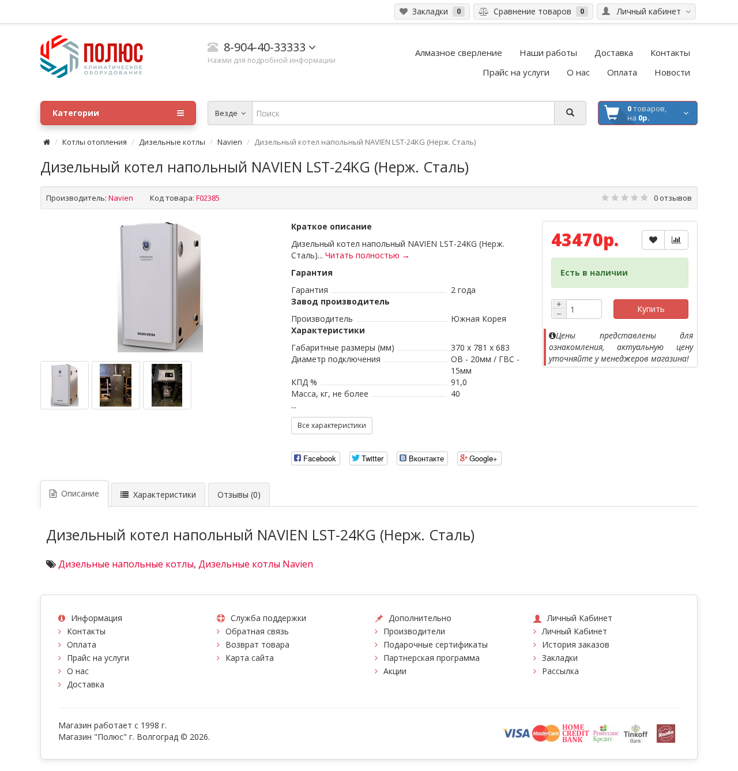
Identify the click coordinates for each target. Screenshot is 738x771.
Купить (651, 308)
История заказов (575, 644)
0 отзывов (673, 198)
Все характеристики (332, 425)
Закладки (560, 657)
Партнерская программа (431, 657)
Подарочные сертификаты (435, 644)
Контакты (86, 631)
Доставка (85, 684)
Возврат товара (257, 644)
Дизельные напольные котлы (126, 564)
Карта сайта (249, 657)
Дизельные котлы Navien (255, 564)
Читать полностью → (367, 255)
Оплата (81, 644)
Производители (414, 631)
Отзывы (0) (239, 494)
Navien (229, 142)
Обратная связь (257, 631)
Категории (75, 112)
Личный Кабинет (574, 631)
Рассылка (560, 670)
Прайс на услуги (98, 657)
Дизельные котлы (172, 142)
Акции (394, 670)
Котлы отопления (94, 142)
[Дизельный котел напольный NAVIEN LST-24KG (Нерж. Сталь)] (160, 286)
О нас (78, 670)
